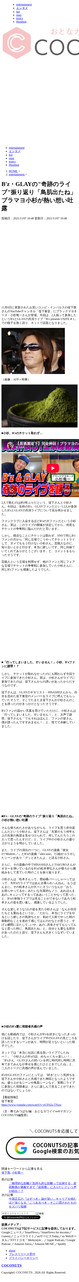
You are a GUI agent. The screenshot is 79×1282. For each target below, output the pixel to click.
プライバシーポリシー (23, 1258)
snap (18, 15)
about (12, 1250)
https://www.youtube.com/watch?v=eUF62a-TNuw (31, 1104)
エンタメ (22, 8)
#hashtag (21, 21)
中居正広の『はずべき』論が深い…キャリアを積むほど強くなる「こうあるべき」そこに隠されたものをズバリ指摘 (42, 1202)
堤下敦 (5, 1172)
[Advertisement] (39, 102)
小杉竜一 (18, 1172)
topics (19, 18)
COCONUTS (11, 1265)
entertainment (24, 4)
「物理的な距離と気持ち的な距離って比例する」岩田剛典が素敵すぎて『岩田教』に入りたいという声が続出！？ (42, 1187)
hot (18, 11)
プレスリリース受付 (22, 1254)
